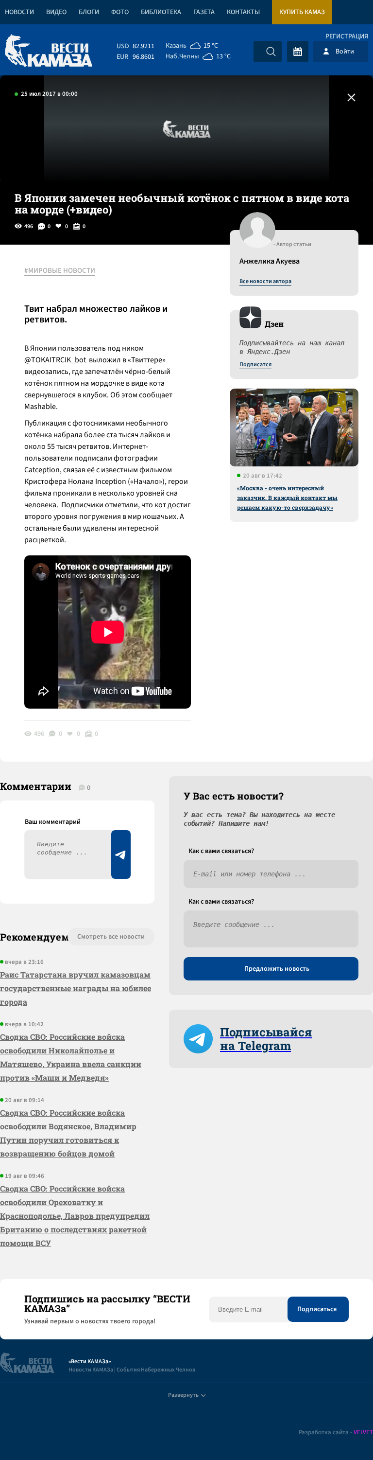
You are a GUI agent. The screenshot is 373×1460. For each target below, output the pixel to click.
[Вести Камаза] (48, 51)
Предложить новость (276, 969)
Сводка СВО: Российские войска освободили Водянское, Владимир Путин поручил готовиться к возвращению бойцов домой (68, 1132)
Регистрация (346, 36)
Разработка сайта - (336, 1432)
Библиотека (161, 12)
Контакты (243, 12)
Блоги (89, 12)
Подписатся (255, 365)
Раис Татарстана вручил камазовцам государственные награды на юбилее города (75, 988)
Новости (19, 12)
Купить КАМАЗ (302, 12)
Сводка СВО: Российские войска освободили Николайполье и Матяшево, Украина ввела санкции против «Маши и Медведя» (70, 1057)
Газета (204, 12)
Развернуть (183, 1395)
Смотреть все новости (111, 937)
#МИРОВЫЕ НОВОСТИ (59, 271)
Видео (56, 12)
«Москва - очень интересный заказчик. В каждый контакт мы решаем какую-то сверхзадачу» (287, 497)
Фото (120, 12)
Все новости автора (265, 281)
